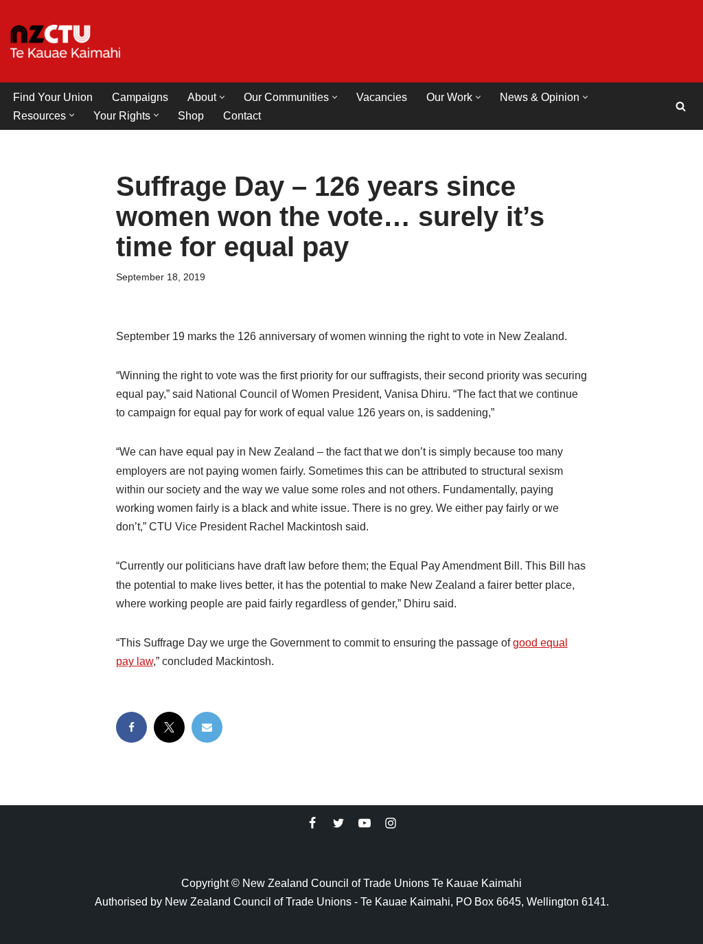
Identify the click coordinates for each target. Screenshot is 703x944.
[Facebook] (131, 727)
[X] (169, 727)
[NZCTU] (65, 41)
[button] (222, 97)
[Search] (681, 106)
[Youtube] (364, 823)
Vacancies (381, 97)
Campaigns (140, 97)
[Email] (207, 727)
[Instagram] (390, 823)
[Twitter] (338, 823)
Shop (191, 116)
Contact (242, 116)
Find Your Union (53, 97)
